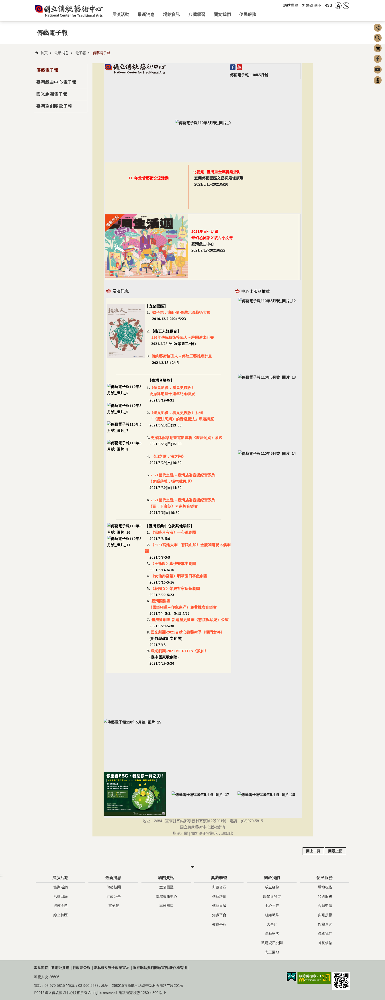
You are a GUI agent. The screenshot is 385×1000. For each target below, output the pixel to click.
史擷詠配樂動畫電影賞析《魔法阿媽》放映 (187, 438)
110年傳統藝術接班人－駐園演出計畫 (182, 337)
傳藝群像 (219, 896)
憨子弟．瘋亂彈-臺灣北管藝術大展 (181, 312)
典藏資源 (219, 887)
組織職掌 (272, 915)
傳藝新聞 (113, 887)
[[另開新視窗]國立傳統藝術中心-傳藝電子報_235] (126, 412)
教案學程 (219, 924)
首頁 (44, 53)
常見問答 (41, 967)
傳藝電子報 (102, 53)
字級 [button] (338, 5)
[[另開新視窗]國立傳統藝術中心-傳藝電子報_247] (126, 532)
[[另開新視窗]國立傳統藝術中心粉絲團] (233, 69)
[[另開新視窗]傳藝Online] (267, 453)
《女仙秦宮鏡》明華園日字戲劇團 (178, 576)
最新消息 (146, 14)
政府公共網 (60, 967)
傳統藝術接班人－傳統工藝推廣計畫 (182, 356)
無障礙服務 (311, 5)
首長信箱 (325, 943)
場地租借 (325, 887)
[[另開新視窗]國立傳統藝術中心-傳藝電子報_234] (126, 393)
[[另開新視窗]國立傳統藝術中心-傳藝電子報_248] (126, 545)
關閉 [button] (192, 867)
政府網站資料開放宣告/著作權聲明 (160, 967)
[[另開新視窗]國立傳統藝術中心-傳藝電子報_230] (126, 356)
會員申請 (325, 906)
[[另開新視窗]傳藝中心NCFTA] (239, 69)
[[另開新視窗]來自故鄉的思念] (267, 301)
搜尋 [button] (378, 38)
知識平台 (219, 915)
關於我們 (222, 14)
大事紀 (272, 924)
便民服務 (247, 14)
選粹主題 (60, 906)
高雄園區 (166, 906)
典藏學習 (196, 14)
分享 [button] (378, 28)
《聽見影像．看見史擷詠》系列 (176, 413)
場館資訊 (171, 14)
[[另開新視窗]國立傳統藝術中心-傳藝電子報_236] (126, 430)
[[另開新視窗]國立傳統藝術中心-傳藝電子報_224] (135, 72)
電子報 (80, 53)
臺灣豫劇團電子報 (54, 106)
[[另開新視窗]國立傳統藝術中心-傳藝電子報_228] (203, 123)
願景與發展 (272, 896)
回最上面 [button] (335, 851)
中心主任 (272, 906)
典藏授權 (325, 915)
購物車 (378, 48)
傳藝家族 (272, 933)
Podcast (378, 80)
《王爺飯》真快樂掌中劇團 (173, 563)
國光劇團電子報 (52, 94)
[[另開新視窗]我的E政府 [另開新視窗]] (291, 977)
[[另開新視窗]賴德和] (267, 377)
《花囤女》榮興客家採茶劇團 (175, 588)
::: (94, 61)
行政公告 (113, 896)
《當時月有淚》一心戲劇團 (174, 532)
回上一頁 (313, 851)
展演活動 (120, 14)
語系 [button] (346, 5)
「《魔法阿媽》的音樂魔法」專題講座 (179, 419)
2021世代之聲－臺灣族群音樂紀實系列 (183, 475)
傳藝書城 (219, 906)
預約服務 (325, 896)
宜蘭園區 (166, 887)
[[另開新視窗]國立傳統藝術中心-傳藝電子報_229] (146, 277)
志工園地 (272, 952)
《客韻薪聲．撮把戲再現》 (169, 481)
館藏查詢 (325, 924)
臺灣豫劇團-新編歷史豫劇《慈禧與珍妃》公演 (190, 620)
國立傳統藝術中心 (69, 10)
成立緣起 (272, 887)
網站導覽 (290, 5)
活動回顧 (60, 896)
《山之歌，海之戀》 (168, 456)
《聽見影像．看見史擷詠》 (172, 387)
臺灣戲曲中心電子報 (56, 82)
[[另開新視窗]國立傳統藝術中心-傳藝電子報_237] (126, 449)
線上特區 (60, 915)
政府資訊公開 (272, 943)
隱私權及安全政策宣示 (111, 967)
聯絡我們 (325, 933)
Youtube (378, 70)
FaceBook (378, 59)
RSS (328, 5)
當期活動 (60, 887)
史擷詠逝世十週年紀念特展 (172, 394)
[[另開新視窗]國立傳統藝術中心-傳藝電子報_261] (132, 722)
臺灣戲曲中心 (166, 896)
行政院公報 (81, 967)
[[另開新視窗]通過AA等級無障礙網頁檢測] (314, 978)
